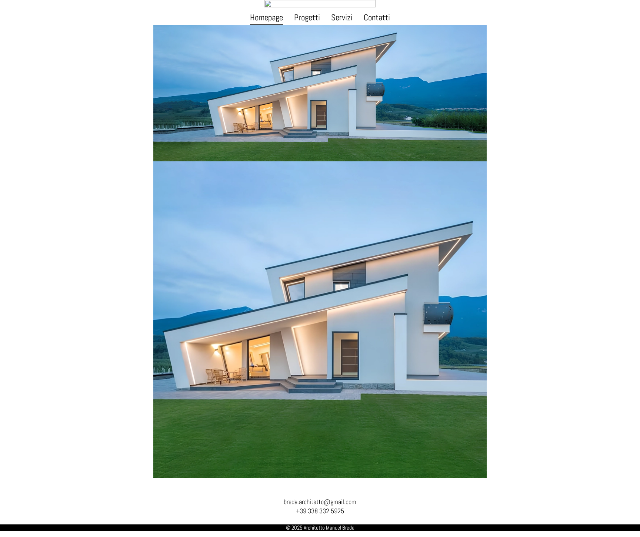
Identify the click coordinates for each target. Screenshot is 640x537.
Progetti (307, 17)
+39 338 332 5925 (320, 511)
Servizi (342, 17)
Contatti (377, 17)
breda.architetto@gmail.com (320, 501)
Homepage (266, 17)
